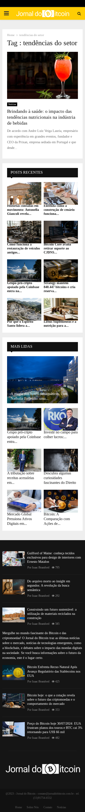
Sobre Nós (33, 807)
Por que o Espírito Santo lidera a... (20, 323)
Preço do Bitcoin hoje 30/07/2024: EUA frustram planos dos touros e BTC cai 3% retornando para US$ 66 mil (54, 728)
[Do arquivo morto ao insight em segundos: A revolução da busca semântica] (13, 586)
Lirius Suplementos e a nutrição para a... (60, 323)
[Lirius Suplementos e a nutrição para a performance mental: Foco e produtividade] (61, 309)
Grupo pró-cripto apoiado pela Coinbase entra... (24, 437)
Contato (47, 807)
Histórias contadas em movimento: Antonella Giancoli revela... (23, 210)
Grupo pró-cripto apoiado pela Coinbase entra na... (23, 287)
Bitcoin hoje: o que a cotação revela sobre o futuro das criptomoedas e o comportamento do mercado (51, 700)
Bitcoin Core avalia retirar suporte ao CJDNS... (57, 248)
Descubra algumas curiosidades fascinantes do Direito (60, 478)
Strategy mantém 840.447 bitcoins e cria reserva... (59, 287)
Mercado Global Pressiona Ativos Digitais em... (19, 519)
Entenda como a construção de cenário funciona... (59, 210)
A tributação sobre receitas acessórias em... (20, 478)
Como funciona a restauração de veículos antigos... (23, 248)
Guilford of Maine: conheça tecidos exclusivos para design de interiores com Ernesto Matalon (54, 557)
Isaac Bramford (40, 567)
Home (18, 807)
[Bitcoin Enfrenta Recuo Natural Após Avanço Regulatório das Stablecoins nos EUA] (13, 672)
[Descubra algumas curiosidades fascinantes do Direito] (61, 460)
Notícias (12, 104)
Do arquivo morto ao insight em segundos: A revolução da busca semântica (48, 585)
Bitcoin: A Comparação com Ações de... (57, 519)
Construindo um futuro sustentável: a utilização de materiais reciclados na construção (51, 614)
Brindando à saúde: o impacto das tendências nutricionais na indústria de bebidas (41, 117)
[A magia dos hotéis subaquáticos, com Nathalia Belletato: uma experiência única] (42, 379)
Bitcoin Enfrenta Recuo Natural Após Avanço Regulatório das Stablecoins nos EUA (53, 671)
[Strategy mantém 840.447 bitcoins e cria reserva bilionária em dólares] (61, 270)
